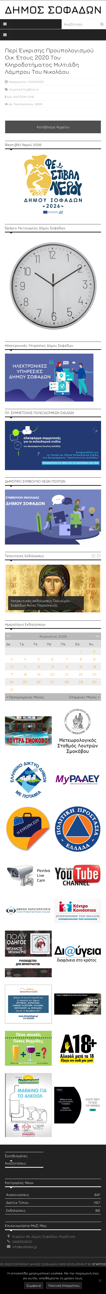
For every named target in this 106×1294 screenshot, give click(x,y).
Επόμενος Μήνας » (84, 697)
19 (38, 674)
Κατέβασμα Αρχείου (53, 127)
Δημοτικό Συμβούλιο (23, 89)
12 (38, 666)
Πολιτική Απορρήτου (64, 1285)
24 (11, 682)
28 (67, 682)
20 (52, 674)
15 (81, 666)
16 (94, 666)
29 (81, 682)
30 (94, 682)
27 (52, 682)
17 (11, 674)
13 (52, 666)
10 (11, 666)
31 (11, 689)
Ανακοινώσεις (53, 1195)
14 (66, 666)
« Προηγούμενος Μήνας (25, 697)
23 (94, 674)
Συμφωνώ (34, 1285)
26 (38, 682)
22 (81, 674)
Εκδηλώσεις (53, 1210)
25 (25, 682)
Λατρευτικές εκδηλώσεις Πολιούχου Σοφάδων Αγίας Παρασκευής (40, 603)
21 (66, 674)
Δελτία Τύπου (53, 1202)
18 (25, 674)
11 (25, 666)
